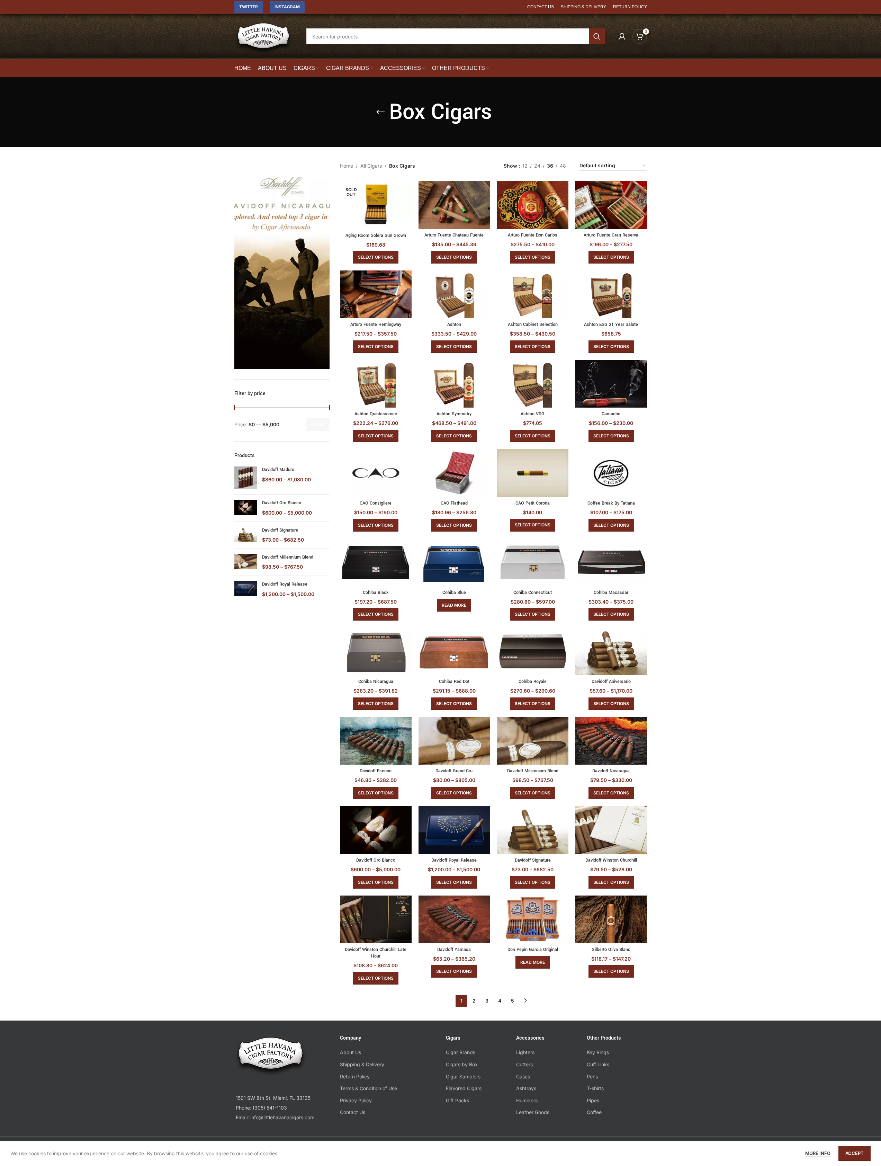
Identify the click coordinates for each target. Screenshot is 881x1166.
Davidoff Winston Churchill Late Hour (375, 953)
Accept (854, 1153)
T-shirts (595, 1088)
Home (346, 166)
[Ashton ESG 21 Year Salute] (611, 294)
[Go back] (380, 112)
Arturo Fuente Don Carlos (532, 235)
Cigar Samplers (463, 1076)
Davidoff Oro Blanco (281, 503)
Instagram (287, 6)
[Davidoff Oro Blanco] (245, 508)
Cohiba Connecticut (532, 592)
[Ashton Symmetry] (454, 384)
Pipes (593, 1100)
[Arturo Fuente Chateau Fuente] (454, 205)
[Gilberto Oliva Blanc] (611, 919)
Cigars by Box (462, 1064)
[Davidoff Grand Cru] (454, 741)
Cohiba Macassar (611, 592)
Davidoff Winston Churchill (611, 860)
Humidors (527, 1100)
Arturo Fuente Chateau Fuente (454, 235)
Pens (592, 1076)
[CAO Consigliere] (376, 473)
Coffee (594, 1112)
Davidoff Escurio (376, 771)
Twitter (248, 6)
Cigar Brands (460, 1052)
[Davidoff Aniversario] (611, 651)
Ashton (454, 324)
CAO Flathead (454, 503)
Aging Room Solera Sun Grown (375, 235)
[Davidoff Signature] (245, 535)
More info (818, 1153)
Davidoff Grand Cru (454, 771)
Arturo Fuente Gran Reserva (611, 235)
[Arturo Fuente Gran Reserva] (611, 205)
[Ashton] (454, 294)
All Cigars (371, 166)
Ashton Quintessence (375, 414)
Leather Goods (532, 1112)
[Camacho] (611, 384)
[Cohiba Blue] (454, 562)
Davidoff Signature (280, 530)
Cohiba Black (376, 592)
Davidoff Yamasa (454, 949)
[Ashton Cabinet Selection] (532, 294)
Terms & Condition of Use (368, 1088)
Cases (523, 1076)
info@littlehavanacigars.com (282, 1117)
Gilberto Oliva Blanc (611, 949)
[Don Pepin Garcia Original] (532, 919)
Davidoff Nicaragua (611, 771)
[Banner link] (282, 265)
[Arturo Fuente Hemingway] (376, 294)
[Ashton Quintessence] (376, 384)
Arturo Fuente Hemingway (375, 324)
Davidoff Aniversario (611, 681)
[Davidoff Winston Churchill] (611, 830)
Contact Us (352, 1112)
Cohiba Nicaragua (375, 681)
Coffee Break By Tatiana (611, 503)
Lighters (525, 1052)
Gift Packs (457, 1100)
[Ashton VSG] (532, 384)
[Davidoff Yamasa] (454, 919)
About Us (350, 1052)
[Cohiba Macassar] (611, 562)
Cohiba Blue (454, 592)
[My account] (622, 36)
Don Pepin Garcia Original (532, 949)
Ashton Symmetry (454, 414)
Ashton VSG (533, 414)
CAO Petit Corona (532, 503)
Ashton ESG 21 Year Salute (611, 324)
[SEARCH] (597, 36)
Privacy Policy (356, 1100)
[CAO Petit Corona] (532, 473)
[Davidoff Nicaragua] (611, 741)
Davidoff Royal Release (284, 584)
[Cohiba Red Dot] (454, 651)
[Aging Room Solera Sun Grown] (376, 205)
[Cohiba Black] (376, 562)
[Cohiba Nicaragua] (376, 651)
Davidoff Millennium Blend (287, 557)
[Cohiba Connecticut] (532, 562)
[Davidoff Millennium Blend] (245, 562)
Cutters (524, 1064)
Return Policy (355, 1076)
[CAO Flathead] (454, 473)
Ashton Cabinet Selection (533, 324)
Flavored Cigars (464, 1088)
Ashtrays (526, 1088)
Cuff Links (598, 1064)
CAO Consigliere (376, 503)
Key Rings (598, 1052)
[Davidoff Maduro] (245, 477)
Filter (318, 424)
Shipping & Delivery (362, 1064)
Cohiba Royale (533, 681)
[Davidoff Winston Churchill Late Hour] (376, 919)
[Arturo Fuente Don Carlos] (532, 205)
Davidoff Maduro (278, 469)
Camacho (611, 414)
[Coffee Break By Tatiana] (611, 473)
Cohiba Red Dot (454, 681)
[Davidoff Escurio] (376, 741)
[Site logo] (263, 41)
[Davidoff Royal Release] (245, 589)
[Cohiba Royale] (532, 651)
